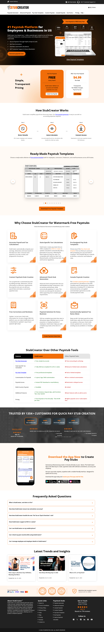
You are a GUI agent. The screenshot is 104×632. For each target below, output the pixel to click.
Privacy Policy (42, 608)
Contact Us (42, 622)
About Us (41, 603)
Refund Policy (42, 610)
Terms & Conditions (44, 605)
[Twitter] (77, 619)
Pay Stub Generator (21, 361)
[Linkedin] (84, 619)
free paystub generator (62, 114)
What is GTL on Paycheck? (77, 572)
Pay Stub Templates (38, 13)
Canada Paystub (60, 13)
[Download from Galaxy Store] (74, 481)
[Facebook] (73, 619)
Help (82, 13)
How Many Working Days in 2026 (48, 572)
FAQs (40, 612)
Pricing (77, 13)
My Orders (92, 7)
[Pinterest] (87, 619)
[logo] (18, 7)
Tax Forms (70, 13)
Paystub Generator (13, 13)
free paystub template (37, 157)
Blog (40, 615)
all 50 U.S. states (56, 249)
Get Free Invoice (72, 2)
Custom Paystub (50, 13)
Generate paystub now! (16, 54)
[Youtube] (91, 619)
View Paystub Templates (75, 59)
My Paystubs (57, 615)
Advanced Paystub (25, 13)
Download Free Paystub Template (52, 209)
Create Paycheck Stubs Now (52, 336)
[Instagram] (80, 619)
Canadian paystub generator (81, 281)
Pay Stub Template (20, 372)
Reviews (41, 619)
